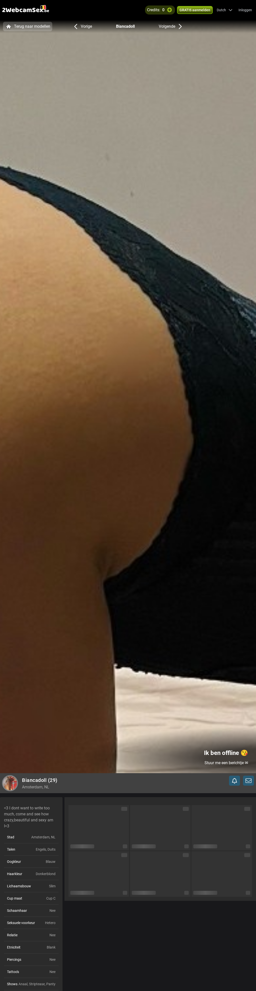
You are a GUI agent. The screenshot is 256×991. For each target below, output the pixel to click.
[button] (224, 10)
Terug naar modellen (32, 26)
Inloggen (245, 10)
